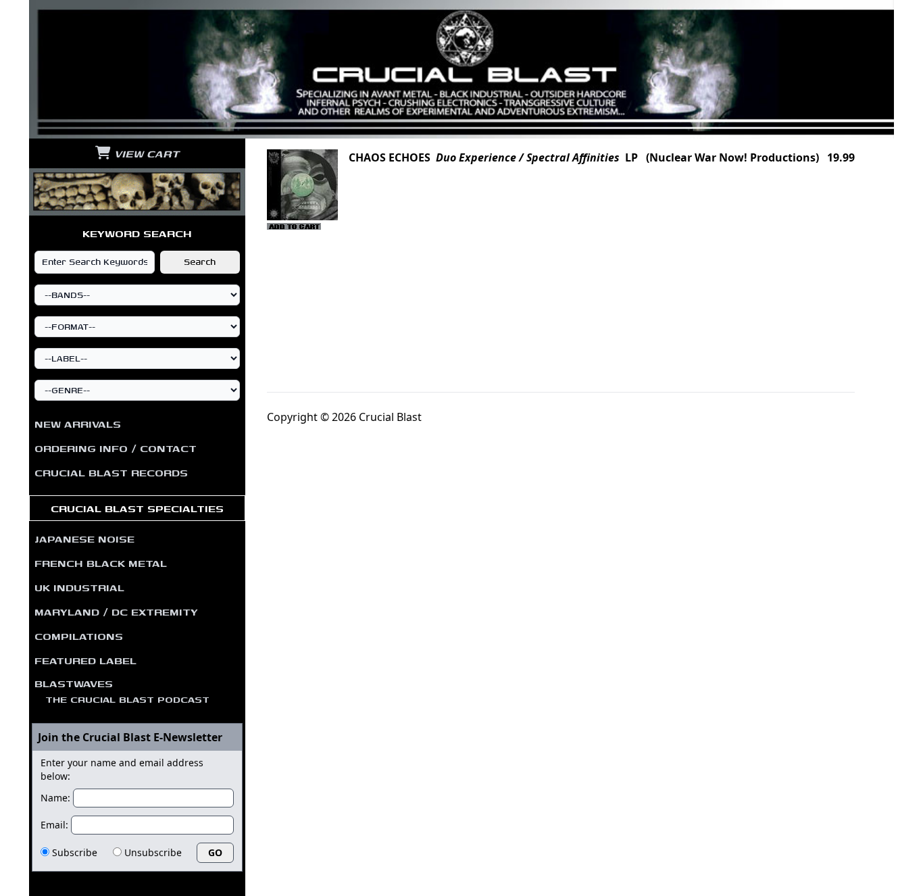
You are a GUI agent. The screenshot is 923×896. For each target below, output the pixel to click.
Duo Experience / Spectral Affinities (528, 157)
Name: (55, 797)
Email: (54, 824)
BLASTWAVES (121, 690)
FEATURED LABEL (85, 660)
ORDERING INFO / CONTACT (115, 448)
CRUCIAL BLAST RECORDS (111, 472)
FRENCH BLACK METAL (100, 563)
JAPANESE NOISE (84, 538)
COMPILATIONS (78, 636)
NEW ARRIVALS (77, 424)
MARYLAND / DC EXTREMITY (116, 611)
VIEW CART (145, 153)
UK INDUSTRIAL (79, 587)
